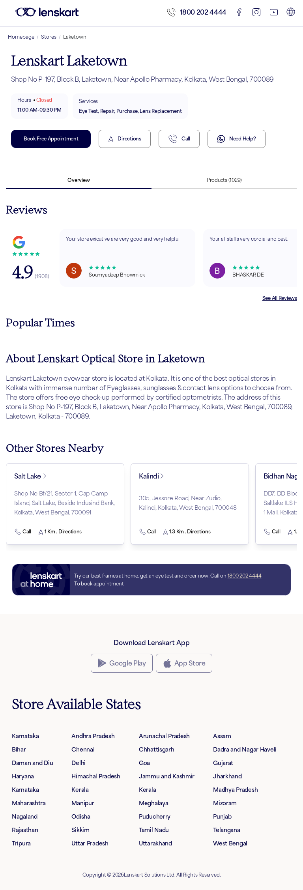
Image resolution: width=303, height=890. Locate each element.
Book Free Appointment (51, 139)
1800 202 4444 (203, 12)
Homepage (21, 37)
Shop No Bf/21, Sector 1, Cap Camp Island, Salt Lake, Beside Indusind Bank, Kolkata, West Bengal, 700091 (64, 503)
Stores (48, 37)
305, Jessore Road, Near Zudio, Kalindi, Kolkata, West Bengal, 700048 (188, 503)
